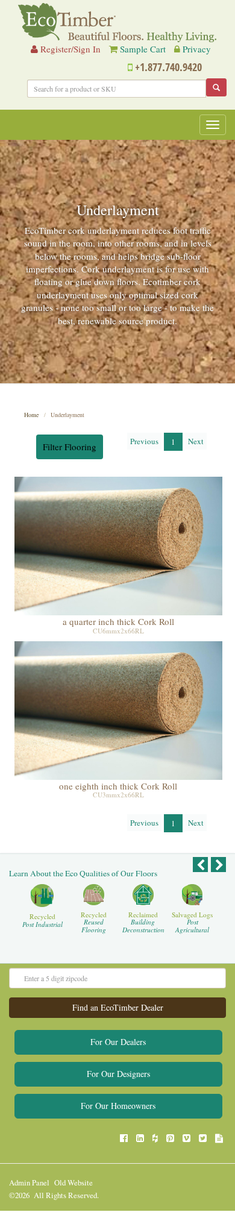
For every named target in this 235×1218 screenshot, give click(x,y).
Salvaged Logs (192, 922)
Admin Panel (29, 1183)
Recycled (42, 920)
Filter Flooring (69, 447)
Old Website (73, 1183)
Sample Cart (143, 49)
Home (31, 414)
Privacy (197, 49)
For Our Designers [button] (118, 1073)
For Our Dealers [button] (118, 1041)
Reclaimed (143, 922)
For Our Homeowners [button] (118, 1105)
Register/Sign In (69, 49)
